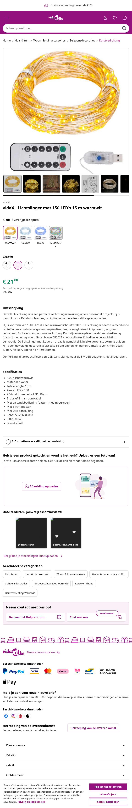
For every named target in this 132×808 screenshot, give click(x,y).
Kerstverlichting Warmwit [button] (20, 593)
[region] (65, 794)
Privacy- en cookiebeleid (31, 801)
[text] (11, 282)
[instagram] (13, 716)
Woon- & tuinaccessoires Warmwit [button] (110, 574)
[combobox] (66, 28)
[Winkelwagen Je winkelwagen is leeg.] (125, 17)
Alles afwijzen (108, 794)
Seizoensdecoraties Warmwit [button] (51, 583)
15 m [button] (17, 265)
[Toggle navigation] (7, 18)
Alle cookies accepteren (108, 786)
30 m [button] (28, 265)
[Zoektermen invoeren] (124, 28)
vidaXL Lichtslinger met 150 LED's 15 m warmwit (52, 208)
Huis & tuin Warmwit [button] (37, 574)
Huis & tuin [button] (11, 574)
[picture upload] (91, 486)
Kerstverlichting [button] (84, 583)
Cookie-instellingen (108, 801)
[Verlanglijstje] (114, 17)
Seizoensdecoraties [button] (16, 583)
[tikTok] (27, 716)
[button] (10, 237)
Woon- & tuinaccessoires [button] (71, 574)
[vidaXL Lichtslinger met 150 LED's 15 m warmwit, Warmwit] (66, 111)
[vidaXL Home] (55, 17)
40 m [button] (6, 265)
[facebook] (6, 716)
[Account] (105, 17)
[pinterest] (20, 716)
